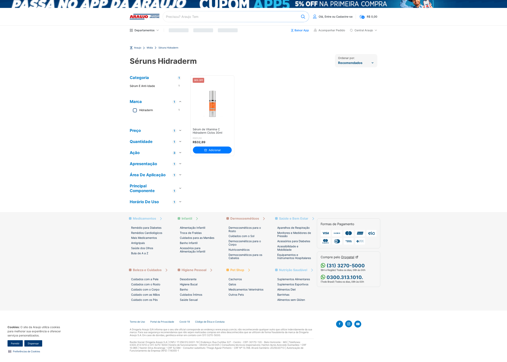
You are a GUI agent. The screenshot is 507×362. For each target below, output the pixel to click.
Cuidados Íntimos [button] (191, 294)
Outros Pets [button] (236, 294)
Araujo (137, 47)
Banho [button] (184, 289)
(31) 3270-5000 (345, 266)
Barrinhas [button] (283, 294)
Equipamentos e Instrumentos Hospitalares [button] (294, 256)
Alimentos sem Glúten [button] (291, 299)
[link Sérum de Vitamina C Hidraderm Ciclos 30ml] (212, 103)
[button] (24, 351)
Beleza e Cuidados (147, 270)
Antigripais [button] (138, 243)
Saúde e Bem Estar (293, 218)
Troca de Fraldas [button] (191, 232)
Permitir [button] (15, 343)
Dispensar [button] (33, 343)
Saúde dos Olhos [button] (142, 248)
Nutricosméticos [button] (239, 249)
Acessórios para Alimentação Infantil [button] (192, 249)
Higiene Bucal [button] (188, 284)
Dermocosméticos (244, 218)
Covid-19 (184, 321)
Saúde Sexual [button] (189, 299)
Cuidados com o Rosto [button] (145, 284)
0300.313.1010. (344, 277)
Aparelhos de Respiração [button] (293, 227)
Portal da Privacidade (162, 321)
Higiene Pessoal (194, 270)
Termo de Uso (137, 321)
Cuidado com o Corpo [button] (145, 289)
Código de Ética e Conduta (210, 321)
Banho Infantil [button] (188, 243)
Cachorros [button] (235, 279)
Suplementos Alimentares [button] (293, 279)
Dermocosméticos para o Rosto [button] (245, 229)
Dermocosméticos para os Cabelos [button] (245, 256)
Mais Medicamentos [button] (144, 237)
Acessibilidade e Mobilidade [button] (287, 248)
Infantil (187, 218)
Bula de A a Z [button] (139, 253)
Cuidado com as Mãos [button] (145, 294)
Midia (150, 47)
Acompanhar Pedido (331, 30)
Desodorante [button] (188, 279)
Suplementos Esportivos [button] (292, 284)
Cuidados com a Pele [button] (144, 279)
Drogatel (347, 257)
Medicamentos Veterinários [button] (246, 289)
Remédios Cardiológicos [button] (146, 232)
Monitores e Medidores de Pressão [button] (294, 234)
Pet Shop (237, 270)
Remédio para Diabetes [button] (146, 227)
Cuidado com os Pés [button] (144, 299)
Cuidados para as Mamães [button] (197, 237)
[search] (236, 16)
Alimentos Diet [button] (286, 289)
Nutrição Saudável (293, 270)
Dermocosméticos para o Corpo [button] (245, 242)
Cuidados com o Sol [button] (241, 236)
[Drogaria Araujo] (144, 16)
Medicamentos (144, 218)
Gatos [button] (232, 284)
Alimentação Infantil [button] (192, 227)
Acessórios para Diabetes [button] (293, 241)
